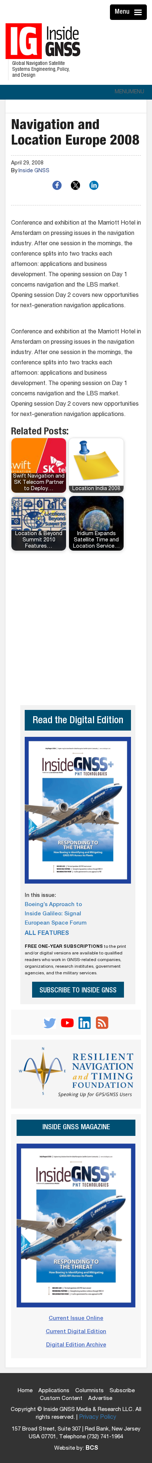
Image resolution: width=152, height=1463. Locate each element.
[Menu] (139, 12)
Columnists (89, 1391)
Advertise (100, 1398)
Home (25, 1391)
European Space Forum (56, 923)
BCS (92, 1449)
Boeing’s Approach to (53, 905)
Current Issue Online (76, 1318)
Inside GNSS (33, 171)
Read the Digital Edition (77, 721)
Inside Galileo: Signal (53, 914)
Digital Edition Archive (76, 1345)
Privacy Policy (97, 1418)
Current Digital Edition (76, 1332)
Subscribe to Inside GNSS (78, 990)
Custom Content (61, 1398)
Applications (53, 1391)
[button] (129, 92)
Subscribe (122, 1391)
